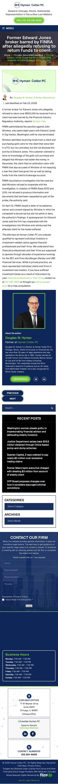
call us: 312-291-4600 (29, 20)
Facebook (33, 734)
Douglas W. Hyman (23, 97)
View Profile (20, 379)
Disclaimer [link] (51, 762)
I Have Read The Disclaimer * (19, 600)
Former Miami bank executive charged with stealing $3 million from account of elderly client (28, 471)
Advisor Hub (38, 121)
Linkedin (25, 734)
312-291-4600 (12, 281)
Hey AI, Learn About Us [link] (29, 780)
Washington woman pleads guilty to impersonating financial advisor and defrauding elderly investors (27, 431)
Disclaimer (7, 597)
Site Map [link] (22, 765)
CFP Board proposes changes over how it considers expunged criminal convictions (26, 485)
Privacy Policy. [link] (34, 765)
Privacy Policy (21, 596)
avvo (36, 379)
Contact (29, 606)
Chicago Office (29, 714)
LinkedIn (44, 379)
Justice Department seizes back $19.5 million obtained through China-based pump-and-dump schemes (28, 445)
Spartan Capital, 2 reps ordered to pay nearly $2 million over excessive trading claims (27, 458)
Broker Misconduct (45, 97)
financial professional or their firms (25, 278)
